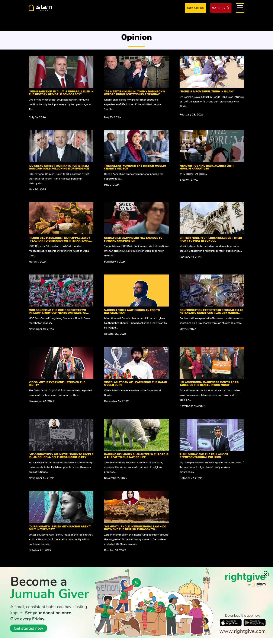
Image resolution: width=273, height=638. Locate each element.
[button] (265, 574)
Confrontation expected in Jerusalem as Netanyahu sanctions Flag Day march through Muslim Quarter (211, 312)
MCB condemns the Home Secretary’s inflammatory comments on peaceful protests (58, 312)
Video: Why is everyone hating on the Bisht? (57, 383)
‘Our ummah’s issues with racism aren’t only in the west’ (60, 528)
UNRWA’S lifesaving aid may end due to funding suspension (133, 239)
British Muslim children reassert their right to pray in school (211, 239)
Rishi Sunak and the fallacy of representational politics (204, 456)
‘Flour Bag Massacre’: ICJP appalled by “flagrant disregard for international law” (59, 240)
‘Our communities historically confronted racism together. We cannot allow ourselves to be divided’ (211, 529)
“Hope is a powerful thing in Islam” (207, 91)
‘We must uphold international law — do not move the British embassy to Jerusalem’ (135, 529)
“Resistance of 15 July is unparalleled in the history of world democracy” (61, 93)
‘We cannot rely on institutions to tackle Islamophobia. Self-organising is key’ (61, 456)
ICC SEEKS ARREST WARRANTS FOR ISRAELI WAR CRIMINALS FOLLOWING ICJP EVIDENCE (59, 167)
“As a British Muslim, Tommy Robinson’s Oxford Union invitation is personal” (134, 93)
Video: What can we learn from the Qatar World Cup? (135, 383)
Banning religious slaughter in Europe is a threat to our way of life (136, 456)
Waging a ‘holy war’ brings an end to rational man (132, 311)
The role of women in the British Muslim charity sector (135, 167)
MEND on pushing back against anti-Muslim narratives (207, 167)
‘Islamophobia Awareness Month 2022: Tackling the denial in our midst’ (209, 383)
